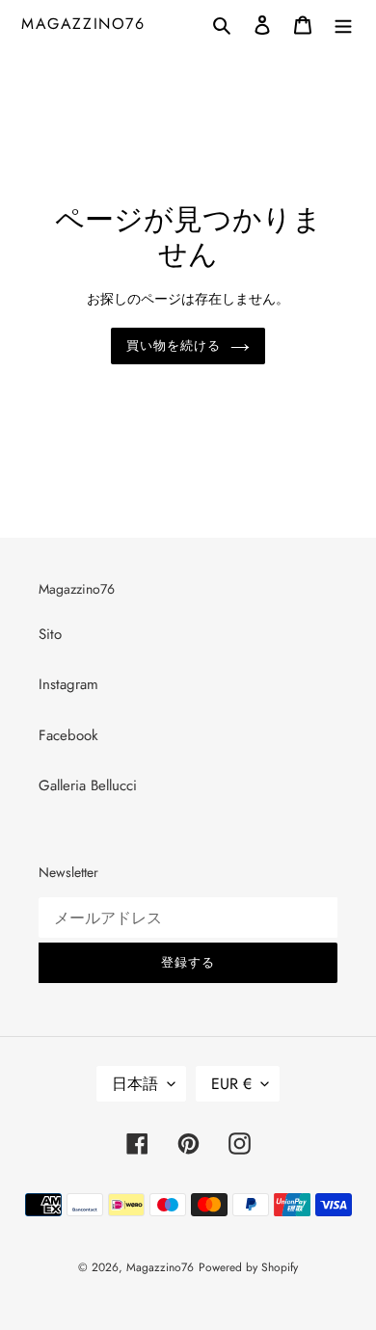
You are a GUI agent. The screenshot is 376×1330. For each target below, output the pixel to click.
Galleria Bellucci (88, 785)
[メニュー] (343, 23)
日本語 (135, 1084)
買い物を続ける (173, 345)
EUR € (231, 1084)
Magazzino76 (83, 23)
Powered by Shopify (248, 1267)
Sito (50, 634)
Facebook (68, 735)
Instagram (68, 684)
